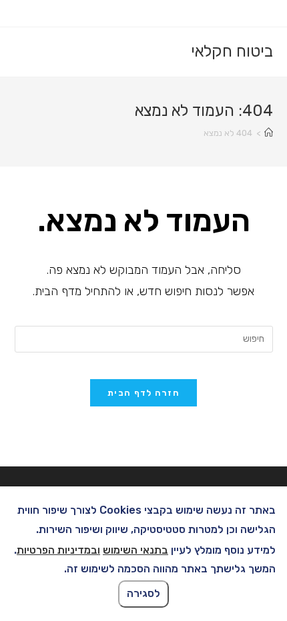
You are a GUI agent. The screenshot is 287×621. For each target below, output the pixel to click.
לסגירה (143, 593)
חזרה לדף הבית (143, 393)
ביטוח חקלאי (232, 51)
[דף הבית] (268, 133)
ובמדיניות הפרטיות (58, 550)
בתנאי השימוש (135, 550)
